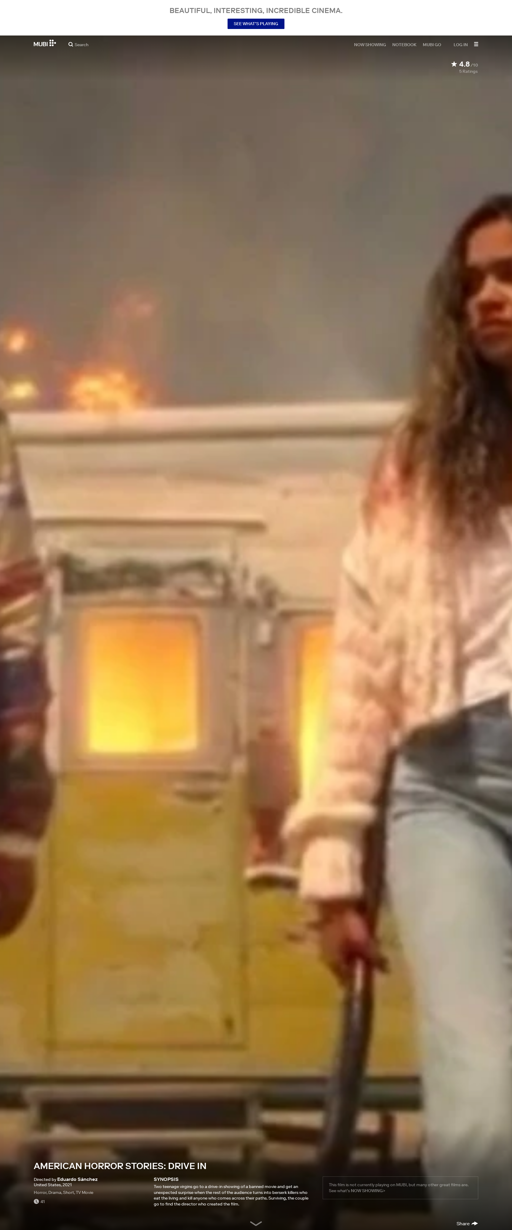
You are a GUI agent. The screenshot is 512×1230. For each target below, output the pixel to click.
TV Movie (84, 1192)
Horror (40, 1192)
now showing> (368, 1190)
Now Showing (370, 44)
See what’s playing (256, 23)
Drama (54, 1192)
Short (68, 1192)
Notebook (404, 44)
